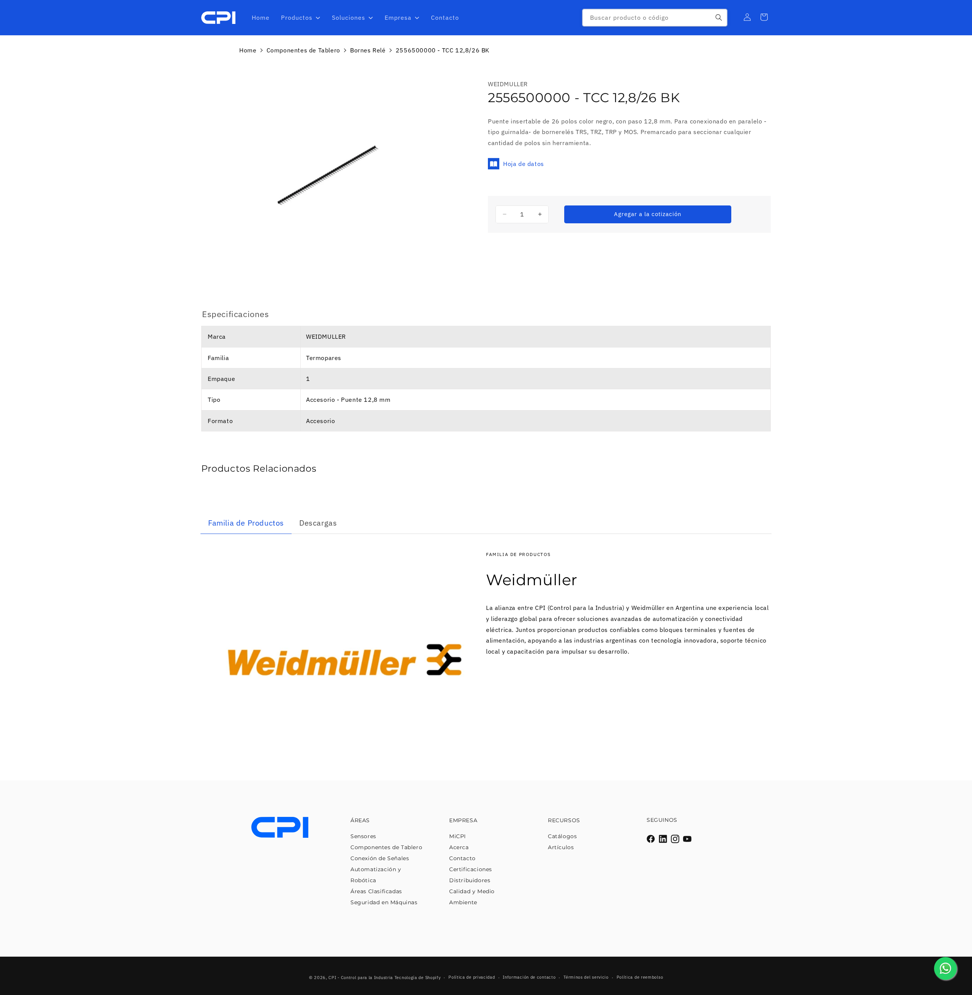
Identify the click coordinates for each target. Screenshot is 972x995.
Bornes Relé (368, 50)
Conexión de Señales (379, 858)
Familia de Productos (246, 523)
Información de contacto (529, 977)
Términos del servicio (586, 977)
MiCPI (457, 836)
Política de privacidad (471, 977)
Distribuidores (469, 880)
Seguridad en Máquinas (384, 902)
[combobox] (654, 17)
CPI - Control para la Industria (360, 977)
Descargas (318, 523)
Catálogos (562, 836)
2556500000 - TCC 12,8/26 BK (442, 50)
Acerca (459, 847)
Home (247, 50)
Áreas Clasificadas (376, 891)
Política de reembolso (640, 977)
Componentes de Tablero (303, 50)
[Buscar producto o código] (718, 17)
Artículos (561, 847)
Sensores (363, 836)
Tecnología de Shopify (417, 977)
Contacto (462, 858)
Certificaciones (470, 869)
